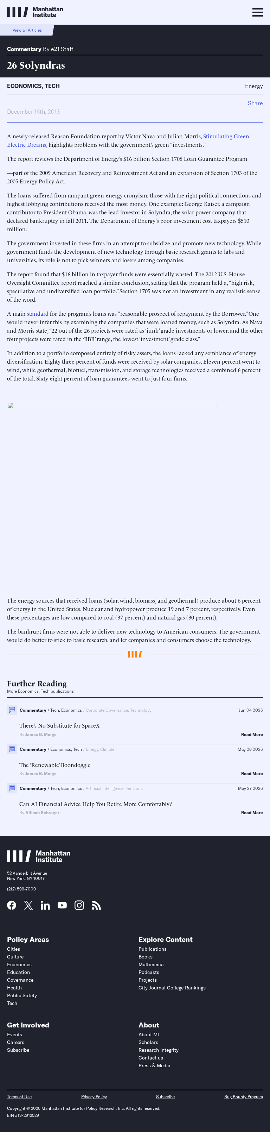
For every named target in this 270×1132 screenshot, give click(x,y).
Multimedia (151, 964)
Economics (24, 85)
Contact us (151, 1058)
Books (146, 957)
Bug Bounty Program (243, 1096)
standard (38, 313)
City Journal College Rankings (172, 988)
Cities (13, 949)
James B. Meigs (40, 734)
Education (18, 972)
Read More (252, 734)
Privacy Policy (94, 1096)
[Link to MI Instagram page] (79, 908)
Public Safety (22, 995)
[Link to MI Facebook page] (11, 907)
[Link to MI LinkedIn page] (45, 907)
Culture (15, 957)
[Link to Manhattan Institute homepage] (38, 859)
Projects (148, 980)
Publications (153, 949)
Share (255, 103)
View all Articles (27, 30)
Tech (52, 85)
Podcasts (149, 972)
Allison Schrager (42, 812)
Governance (20, 980)
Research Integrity (159, 1050)
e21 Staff (62, 48)
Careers (15, 1042)
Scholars (148, 1042)
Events (14, 1034)
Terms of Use (19, 1096)
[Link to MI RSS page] (96, 907)
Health (14, 988)
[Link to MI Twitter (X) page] (28, 907)
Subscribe (18, 1050)
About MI (149, 1034)
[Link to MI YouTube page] (62, 906)
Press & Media (155, 1065)
